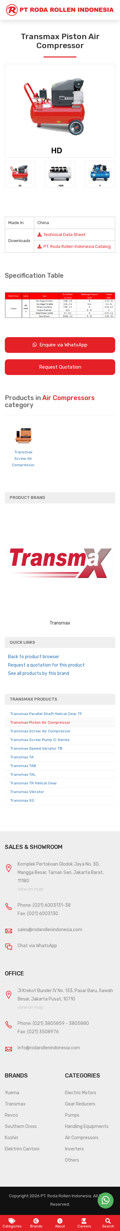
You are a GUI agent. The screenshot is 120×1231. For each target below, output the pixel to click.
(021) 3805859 (49, 1023)
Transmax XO (22, 800)
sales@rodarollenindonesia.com (50, 929)
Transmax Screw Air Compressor (23, 458)
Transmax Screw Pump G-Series (40, 740)
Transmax (15, 1104)
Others (72, 1160)
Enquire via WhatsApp (62, 345)
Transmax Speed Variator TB (36, 748)
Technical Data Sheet (63, 234)
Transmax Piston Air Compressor (40, 722)
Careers (84, 1226)
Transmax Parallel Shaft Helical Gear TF (46, 714)
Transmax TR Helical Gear (33, 783)
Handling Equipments (86, 1126)
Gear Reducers (80, 1104)
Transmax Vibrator (27, 792)
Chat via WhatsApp (37, 945)
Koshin (11, 1137)
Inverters (74, 1149)
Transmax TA (22, 757)
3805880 (79, 1023)
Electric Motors (80, 1093)
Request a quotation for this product (46, 665)
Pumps (72, 1115)
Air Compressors (82, 1137)
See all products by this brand (38, 673)
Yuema (12, 1093)
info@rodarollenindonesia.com (49, 1048)
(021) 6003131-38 (52, 905)
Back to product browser (33, 656)
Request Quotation (60, 367)
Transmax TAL (23, 774)
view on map (31, 889)
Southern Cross (21, 1126)
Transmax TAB (23, 766)
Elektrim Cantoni (22, 1149)
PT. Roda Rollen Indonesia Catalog (76, 246)
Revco (11, 1115)
